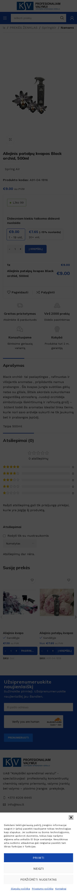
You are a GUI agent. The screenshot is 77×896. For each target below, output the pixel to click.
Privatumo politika (42, 888)
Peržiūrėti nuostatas (38, 879)
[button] (71, 817)
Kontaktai (60, 888)
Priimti (38, 858)
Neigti (38, 868)
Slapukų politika (20, 888)
